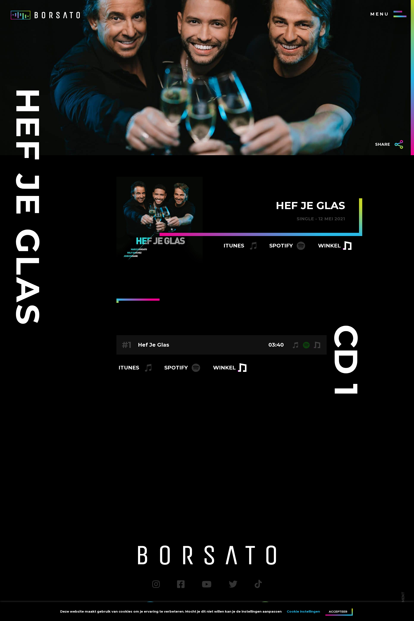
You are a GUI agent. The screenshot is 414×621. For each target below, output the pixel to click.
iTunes (235, 245)
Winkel (329, 245)
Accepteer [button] (338, 611)
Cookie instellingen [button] (303, 611)
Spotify (281, 245)
